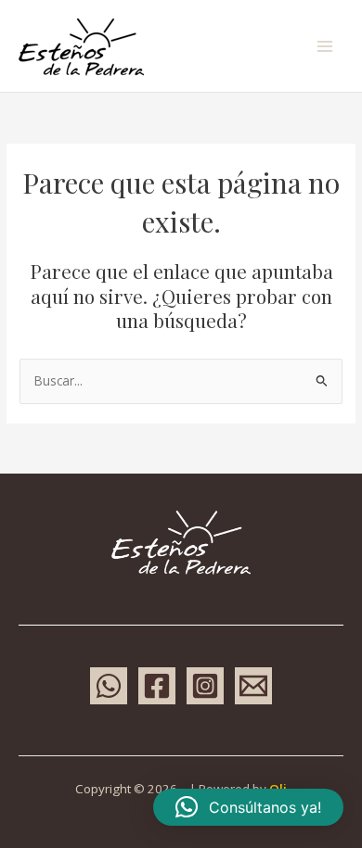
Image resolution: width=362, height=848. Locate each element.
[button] (248, 807)
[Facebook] (156, 685)
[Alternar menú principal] (325, 46)
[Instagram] (205, 685)
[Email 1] (253, 685)
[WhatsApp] (108, 685)
